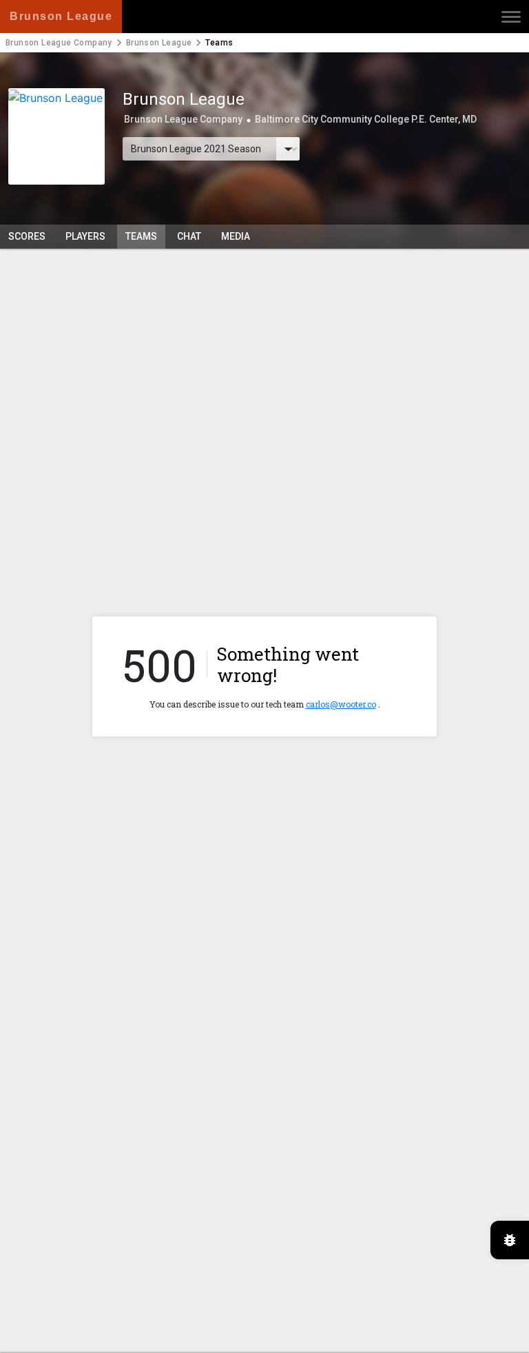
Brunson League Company (59, 43)
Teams (141, 236)
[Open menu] (511, 16)
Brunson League (159, 43)
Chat (189, 236)
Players (85, 236)
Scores (26, 236)
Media (235, 236)
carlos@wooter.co (341, 704)
